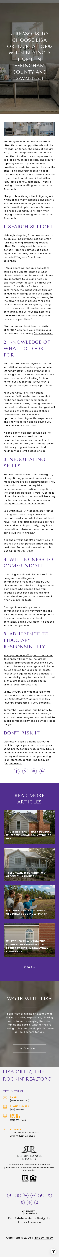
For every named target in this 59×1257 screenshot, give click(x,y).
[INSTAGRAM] (18, 1195)
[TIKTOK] (41, 1195)
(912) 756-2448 (18, 1120)
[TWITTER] (49, 1195)
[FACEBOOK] (10, 1195)
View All (29, 967)
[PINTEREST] (22, 1202)
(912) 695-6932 (17, 1109)
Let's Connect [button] (29, 1048)
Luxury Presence (29, 1222)
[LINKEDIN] (25, 1195)
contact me (29, 760)
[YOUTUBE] (33, 1195)
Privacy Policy (43, 1237)
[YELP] (29, 1202)
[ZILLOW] (37, 1202)
